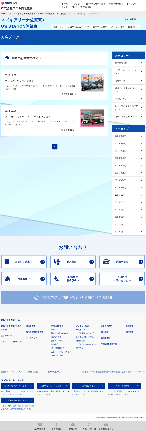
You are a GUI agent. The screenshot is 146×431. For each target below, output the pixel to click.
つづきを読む (67, 94)
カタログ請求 (106, 326)
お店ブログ (66, 14)
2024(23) (119, 202)
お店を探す (76, 4)
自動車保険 (80, 341)
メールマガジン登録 (87, 386)
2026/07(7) (120, 143)
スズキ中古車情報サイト (16, 400)
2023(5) (119, 210)
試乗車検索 (105, 338)
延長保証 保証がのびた (85, 337)
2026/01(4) (120, 187)
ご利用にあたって (34, 372)
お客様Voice (6, 335)
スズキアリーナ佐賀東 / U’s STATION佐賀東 (34, 14)
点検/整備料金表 (58, 348)
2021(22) (119, 224)
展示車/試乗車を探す (96, 4)
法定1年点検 (56, 337)
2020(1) (119, 232)
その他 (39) (120, 99)
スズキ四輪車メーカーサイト (16, 386)
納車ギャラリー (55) (125, 116)
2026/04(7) (120, 165)
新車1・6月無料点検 (59, 333)
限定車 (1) (120, 81)
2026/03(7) (120, 173)
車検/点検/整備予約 (109, 344)
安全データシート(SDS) (11, 372)
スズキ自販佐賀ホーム (10, 320)
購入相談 (104, 332)
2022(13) (119, 217)
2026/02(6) (120, 180)
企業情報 (129, 326)
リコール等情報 (122, 386)
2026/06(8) (120, 151)
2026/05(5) (120, 158)
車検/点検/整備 (116, 4)
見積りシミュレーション (51, 386)
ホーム (64, 4)
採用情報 (129, 332)
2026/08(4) (120, 136)
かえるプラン (81, 330)
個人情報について (55, 372)
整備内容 (54, 344)
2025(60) (119, 195)
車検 (53, 330)
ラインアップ (133, 4)
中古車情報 (85, 7)
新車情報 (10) (121, 63)
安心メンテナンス (58, 341)
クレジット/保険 (69, 7)
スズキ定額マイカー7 (85, 333)
